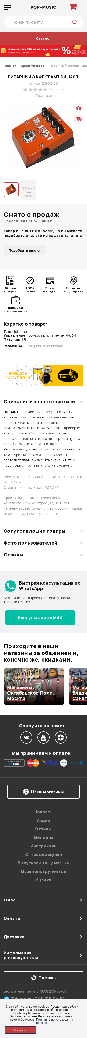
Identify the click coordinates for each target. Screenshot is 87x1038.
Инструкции (43, 846)
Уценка (43, 880)
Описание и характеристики (39, 402)
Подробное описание (45, 346)
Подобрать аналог (24, 250)
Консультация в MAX (40, 617)
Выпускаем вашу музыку (43, 863)
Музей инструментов (43, 871)
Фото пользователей (31, 543)
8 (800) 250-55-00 (51, 991)
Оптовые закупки (43, 854)
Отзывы (13, 555)
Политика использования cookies (54, 1021)
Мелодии (43, 837)
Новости (43, 812)
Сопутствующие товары (34, 531)
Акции (43, 820)
